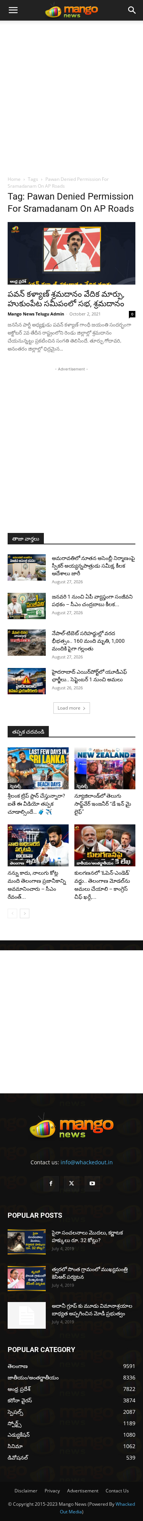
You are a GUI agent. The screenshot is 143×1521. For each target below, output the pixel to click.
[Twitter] (71, 1183)
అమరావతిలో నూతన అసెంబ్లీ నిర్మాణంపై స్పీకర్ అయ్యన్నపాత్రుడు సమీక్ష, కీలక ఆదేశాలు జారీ (93, 565)
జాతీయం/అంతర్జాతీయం (95, 863)
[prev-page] (12, 913)
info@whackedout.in (87, 1162)
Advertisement (82, 1490)
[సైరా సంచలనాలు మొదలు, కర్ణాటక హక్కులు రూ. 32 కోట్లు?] (27, 1242)
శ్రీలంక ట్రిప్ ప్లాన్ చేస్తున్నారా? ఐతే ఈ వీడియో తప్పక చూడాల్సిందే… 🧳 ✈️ (36, 804)
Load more (69, 708)
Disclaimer (25, 1490)
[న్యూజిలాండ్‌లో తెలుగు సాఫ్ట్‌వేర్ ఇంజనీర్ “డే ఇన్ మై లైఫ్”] (104, 768)
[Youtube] (92, 1183)
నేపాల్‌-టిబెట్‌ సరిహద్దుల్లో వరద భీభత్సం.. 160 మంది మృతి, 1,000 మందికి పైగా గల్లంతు (88, 641)
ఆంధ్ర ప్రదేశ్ (18, 281)
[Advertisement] (71, 95)
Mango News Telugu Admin (36, 314)
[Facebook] (51, 1183)
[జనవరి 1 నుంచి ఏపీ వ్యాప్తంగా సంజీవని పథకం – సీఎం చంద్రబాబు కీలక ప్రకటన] (27, 606)
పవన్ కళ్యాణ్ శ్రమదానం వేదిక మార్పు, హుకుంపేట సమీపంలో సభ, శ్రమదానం (66, 299)
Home (14, 179)
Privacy (52, 1490)
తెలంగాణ (17, 863)
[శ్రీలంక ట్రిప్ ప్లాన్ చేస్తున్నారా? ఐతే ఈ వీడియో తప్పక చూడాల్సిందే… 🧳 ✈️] (38, 768)
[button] (13, 10)
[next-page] (24, 913)
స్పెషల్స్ (15, 786)
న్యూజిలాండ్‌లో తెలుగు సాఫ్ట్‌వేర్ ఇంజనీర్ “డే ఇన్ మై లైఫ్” (102, 804)
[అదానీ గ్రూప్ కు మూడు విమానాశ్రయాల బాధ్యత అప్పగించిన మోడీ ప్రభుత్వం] (27, 1315)
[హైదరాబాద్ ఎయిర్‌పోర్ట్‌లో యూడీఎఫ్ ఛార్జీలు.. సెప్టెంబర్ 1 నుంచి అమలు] (27, 681)
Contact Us (117, 1490)
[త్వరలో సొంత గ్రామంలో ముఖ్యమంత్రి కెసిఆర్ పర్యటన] (27, 1278)
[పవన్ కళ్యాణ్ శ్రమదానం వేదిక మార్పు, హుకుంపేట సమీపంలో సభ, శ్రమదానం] (71, 253)
